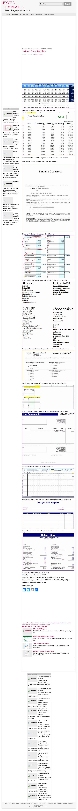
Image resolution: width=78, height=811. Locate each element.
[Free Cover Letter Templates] (32, 754)
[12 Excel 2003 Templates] (27, 630)
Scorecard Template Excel (11, 204)
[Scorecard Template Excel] (8, 200)
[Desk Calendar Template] (8, 113)
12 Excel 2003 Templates (40, 629)
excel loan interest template (49, 622)
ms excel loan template (44, 624)
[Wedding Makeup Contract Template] (8, 214)
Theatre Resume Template (16, 141)
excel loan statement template (63, 622)
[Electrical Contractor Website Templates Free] (8, 183)
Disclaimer (15, 14)
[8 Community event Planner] (32, 722)
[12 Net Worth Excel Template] (27, 648)
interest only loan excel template (30, 624)
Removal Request (49, 14)
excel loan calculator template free (33, 622)
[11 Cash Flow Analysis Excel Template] (27, 641)
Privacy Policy (24, 14)
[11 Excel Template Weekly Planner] (32, 765)
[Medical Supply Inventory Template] (8, 167)
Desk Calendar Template (16, 113)
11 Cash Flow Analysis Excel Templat (43, 636)
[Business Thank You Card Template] (8, 130)
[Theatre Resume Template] (8, 140)
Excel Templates (32, 48)
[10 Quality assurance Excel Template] (32, 732)
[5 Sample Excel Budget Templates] (32, 710)
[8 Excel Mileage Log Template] (32, 775)
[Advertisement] (37, 30)
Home (8, 14)
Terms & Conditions (36, 14)
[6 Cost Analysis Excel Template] (32, 678)
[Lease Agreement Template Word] (8, 152)
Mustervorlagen (38, 805)
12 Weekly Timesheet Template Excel (43, 651)
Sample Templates (68, 803)
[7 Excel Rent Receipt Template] (32, 700)
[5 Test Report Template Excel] (32, 742)
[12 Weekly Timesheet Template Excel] (27, 656)
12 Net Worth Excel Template (41, 643)
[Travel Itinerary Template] (32, 785)
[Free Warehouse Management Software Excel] (32, 797)
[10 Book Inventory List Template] (32, 690)
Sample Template (47, 803)
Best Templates (58, 803)
